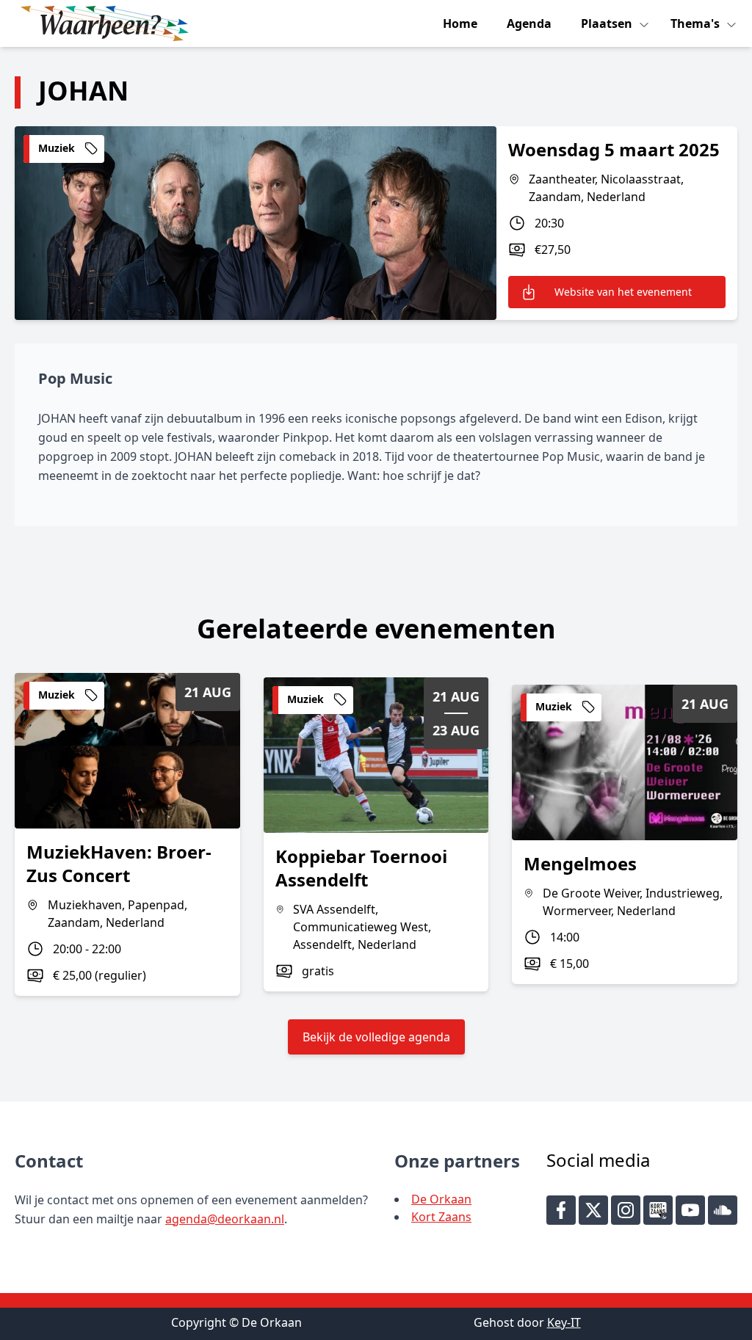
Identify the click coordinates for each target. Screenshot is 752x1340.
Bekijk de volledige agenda (376, 1037)
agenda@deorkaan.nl (224, 1219)
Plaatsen (608, 23)
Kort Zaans (441, 1217)
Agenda (529, 23)
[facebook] (561, 1210)
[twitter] (593, 1210)
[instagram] (625, 1210)
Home (460, 23)
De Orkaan (441, 1199)
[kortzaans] (658, 1210)
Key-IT (564, 1322)
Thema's (696, 23)
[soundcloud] (722, 1210)
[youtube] (690, 1210)
